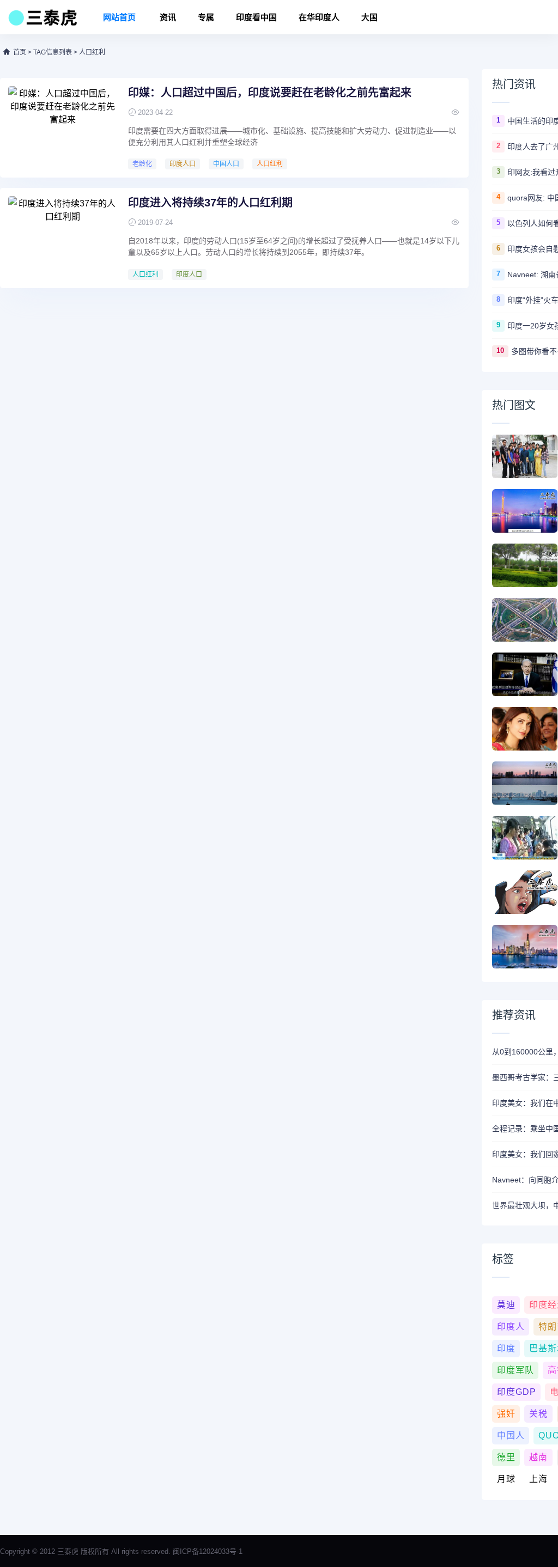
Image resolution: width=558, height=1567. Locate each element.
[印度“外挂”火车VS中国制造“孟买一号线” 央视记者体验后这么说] (524, 837)
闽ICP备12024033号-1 (207, 1551)
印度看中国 (256, 17)
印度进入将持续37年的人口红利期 (210, 203)
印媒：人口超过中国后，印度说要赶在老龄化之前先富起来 (269, 93)
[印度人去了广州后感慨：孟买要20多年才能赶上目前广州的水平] (524, 511)
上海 (538, 1479)
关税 (538, 1413)
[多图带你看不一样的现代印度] (524, 946)
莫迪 (506, 1304)
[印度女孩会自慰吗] (524, 729)
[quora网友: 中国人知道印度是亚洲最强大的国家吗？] (524, 620)
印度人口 (182, 164)
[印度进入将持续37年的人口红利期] (62, 237)
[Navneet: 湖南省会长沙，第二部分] (524, 783)
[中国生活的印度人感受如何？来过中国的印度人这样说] (524, 456)
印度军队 (515, 1370)
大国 (369, 17)
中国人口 (226, 164)
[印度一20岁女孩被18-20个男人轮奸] (524, 892)
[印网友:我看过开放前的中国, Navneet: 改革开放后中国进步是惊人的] (524, 565)
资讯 (168, 17)
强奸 (506, 1413)
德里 (506, 1457)
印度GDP (516, 1392)
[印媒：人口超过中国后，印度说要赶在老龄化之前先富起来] (62, 127)
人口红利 (270, 164)
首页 (19, 52)
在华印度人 (319, 17)
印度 (506, 1348)
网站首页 (119, 17)
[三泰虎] (41, 20)
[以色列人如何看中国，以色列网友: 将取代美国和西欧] (524, 674)
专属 (206, 17)
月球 (506, 1479)
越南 (538, 1457)
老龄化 (142, 164)
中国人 (511, 1435)
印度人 (511, 1326)
